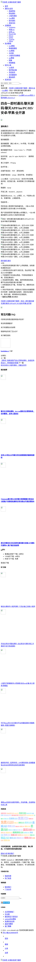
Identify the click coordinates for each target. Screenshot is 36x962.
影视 (22, 826)
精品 (5, 838)
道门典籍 (8, 926)
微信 (27, 826)
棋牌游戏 (18, 832)
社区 (32, 835)
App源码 (12, 18)
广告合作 (8, 889)
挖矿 (20, 830)
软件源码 (12, 20)
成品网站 (12, 11)
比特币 (26, 832)
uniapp (22, 815)
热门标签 (8, 878)
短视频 (21, 835)
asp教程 (11, 58)
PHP (22, 813)
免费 (7, 822)
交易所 (13, 818)
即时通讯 (4, 261)
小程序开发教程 (14, 55)
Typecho (11, 39)
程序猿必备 (13, 70)
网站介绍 (4, 853)
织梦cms (11, 32)
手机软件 (12, 72)
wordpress (12, 27)
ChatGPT (10, 813)
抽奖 (15, 830)
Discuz (11, 36)
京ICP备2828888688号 (10, 933)
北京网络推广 (9, 912)
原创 (21, 822)
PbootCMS (12, 34)
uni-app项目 (29, 95)
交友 (6, 818)
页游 (7, 840)
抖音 (10, 830)
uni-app (15, 815)
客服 (6, 944)
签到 (6, 938)
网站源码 (12, 13)
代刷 (31, 818)
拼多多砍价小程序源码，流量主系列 (13, 365)
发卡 (28, 823)
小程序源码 (13, 16)
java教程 (12, 46)
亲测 (23, 818)
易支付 (9, 832)
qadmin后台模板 (10, 919)
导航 (11, 826)
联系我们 (11, 853)
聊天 (9, 261)
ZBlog (11, 41)
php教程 (11, 51)
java (16, 813)
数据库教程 (13, 48)
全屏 (6, 953)
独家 (7, 835)
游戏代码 (12, 23)
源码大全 (32, 88)
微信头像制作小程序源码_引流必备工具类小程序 (18, 606)
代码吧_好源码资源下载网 (18, 88)
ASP (3, 813)
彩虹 (17, 826)
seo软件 (11, 67)
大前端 (11, 53)
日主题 (7, 914)
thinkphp (7, 815)
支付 (27, 829)
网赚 (10, 60)
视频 (28, 838)
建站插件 (12, 77)
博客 (16, 822)
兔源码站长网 (9, 921)
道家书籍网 (9, 924)
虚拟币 (20, 838)
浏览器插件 (13, 75)
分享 (6, 948)
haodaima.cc (5, 351)
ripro (29, 813)
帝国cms (11, 29)
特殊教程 (12, 63)
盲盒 (14, 835)
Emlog (11, 37)
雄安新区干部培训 (11, 916)
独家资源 (8, 876)
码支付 (27, 835)
